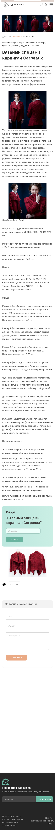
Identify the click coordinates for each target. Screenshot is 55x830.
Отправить (16, 657)
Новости (35, 46)
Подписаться (44, 799)
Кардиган (14, 584)
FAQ (50, 824)
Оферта (48, 818)
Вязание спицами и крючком (15, 43)
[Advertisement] (27, 744)
